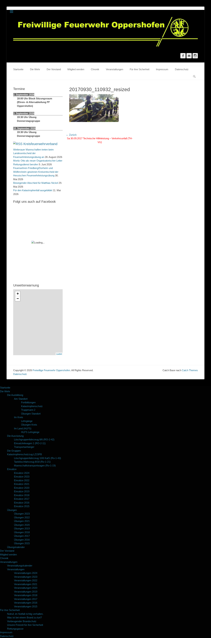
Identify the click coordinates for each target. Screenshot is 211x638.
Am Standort (21, 398)
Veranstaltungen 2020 (25, 587)
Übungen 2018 (22, 532)
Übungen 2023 (22, 513)
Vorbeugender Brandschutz (21, 621)
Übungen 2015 (22, 543)
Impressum (162, 69)
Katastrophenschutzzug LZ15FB (24, 454)
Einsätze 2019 (21, 491)
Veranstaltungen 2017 (25, 599)
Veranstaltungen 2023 (25, 576)
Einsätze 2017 (21, 498)
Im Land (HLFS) (22, 428)
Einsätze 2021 (21, 484)
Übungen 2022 (22, 517)
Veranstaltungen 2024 (25, 573)
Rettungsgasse (15, 628)
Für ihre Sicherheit (139, 69)
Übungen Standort (31, 413)
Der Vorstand (54, 69)
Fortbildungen (28, 402)
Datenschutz (182, 69)
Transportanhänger (24, 446)
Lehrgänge (26, 421)
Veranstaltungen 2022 (25, 580)
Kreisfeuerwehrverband (40, 144)
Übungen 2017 (22, 535)
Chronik (95, 69)
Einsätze (11, 469)
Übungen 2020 (22, 524)
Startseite (18, 69)
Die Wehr (35, 69)
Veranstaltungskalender (19, 565)
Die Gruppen (14, 450)
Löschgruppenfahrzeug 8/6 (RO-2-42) (34, 439)
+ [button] (18, 294)
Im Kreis (18, 417)
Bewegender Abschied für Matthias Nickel (35, 182)
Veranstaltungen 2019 (25, 591)
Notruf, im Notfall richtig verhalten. (25, 613)
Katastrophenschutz (32, 406)
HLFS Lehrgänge (30, 432)
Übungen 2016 (22, 539)
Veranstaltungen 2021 (25, 584)
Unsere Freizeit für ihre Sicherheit (25, 624)
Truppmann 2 (28, 409)
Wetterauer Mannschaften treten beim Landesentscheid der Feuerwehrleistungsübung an (33, 153)
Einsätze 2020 (21, 487)
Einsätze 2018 (21, 495)
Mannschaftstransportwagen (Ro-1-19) (35, 465)
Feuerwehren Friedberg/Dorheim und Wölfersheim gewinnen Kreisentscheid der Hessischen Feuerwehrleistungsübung (35, 172)
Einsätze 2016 (21, 502)
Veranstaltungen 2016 (25, 602)
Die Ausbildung (15, 395)
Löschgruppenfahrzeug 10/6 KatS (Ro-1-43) (37, 458)
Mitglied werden (75, 69)
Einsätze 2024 (21, 473)
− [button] (18, 299)
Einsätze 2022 (21, 480)
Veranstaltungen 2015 (25, 606)
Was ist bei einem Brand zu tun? (24, 617)
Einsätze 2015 (21, 506)
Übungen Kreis (29, 424)
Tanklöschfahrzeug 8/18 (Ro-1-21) (32, 461)
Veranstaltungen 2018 (25, 595)
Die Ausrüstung (15, 435)
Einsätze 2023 (21, 476)
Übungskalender (16, 547)
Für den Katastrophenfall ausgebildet (32, 190)
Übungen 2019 (22, 528)
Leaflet (59, 354)
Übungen (12, 510)
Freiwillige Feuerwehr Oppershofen (51, 370)
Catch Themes (190, 370)
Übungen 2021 (22, 521)
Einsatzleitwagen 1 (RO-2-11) (30, 443)
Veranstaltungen (114, 69)
